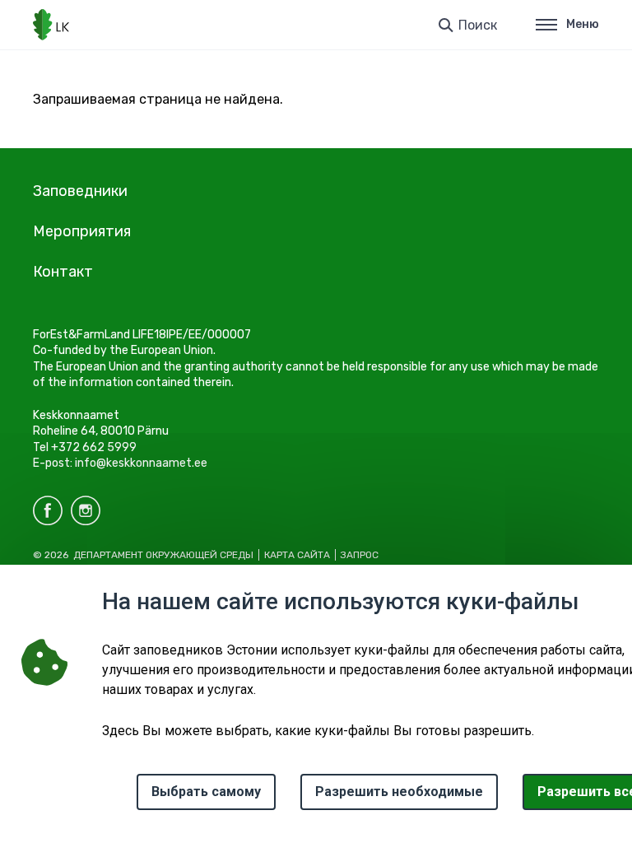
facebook (48, 510)
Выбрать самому (206, 791)
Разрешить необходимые (399, 791)
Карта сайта (297, 555)
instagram (85, 510)
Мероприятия (82, 231)
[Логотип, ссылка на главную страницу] (51, 24)
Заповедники (80, 191)
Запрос (360, 555)
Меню (582, 24)
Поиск (477, 25)
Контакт (63, 272)
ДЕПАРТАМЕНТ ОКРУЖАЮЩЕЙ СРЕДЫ (163, 555)
